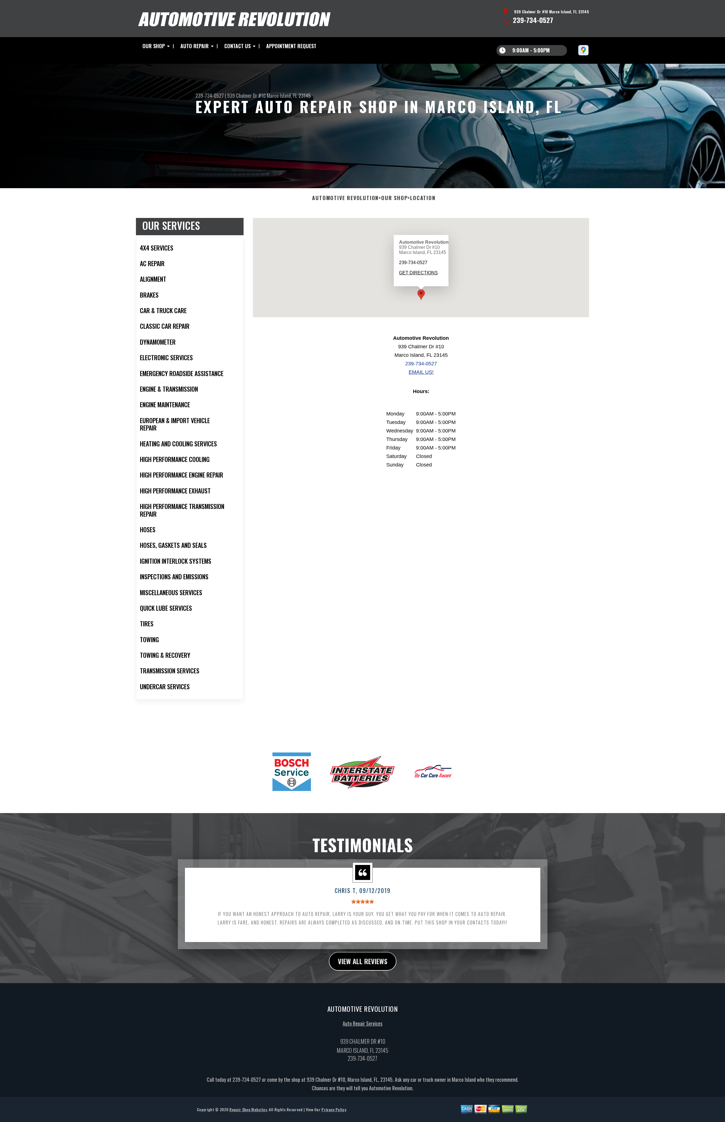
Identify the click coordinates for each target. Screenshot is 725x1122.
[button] (421, 294)
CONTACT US (237, 46)
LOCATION (422, 198)
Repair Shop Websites (248, 1109)
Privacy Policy (333, 1109)
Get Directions (418, 272)
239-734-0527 (533, 20)
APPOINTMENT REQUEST (291, 46)
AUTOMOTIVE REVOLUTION (345, 198)
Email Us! (421, 372)
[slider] (362, 901)
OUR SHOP (153, 46)
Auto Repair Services (362, 1023)
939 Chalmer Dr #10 (246, 95)
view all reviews (362, 961)
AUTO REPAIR (194, 46)
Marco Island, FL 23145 (289, 95)
